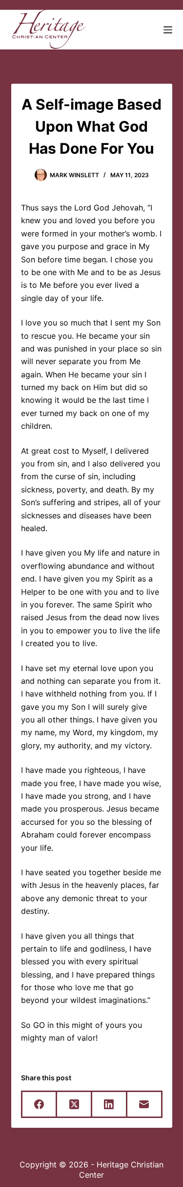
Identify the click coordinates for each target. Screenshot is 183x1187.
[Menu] (167, 29)
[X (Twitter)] (74, 1105)
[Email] (145, 1105)
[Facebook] (40, 1105)
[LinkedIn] (109, 1105)
